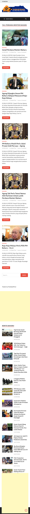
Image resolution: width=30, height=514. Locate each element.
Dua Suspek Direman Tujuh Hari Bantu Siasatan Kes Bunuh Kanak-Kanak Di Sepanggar (20, 414)
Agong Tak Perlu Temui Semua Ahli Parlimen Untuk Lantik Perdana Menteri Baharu (14, 195)
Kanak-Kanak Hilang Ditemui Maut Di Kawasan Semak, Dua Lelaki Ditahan (20, 426)
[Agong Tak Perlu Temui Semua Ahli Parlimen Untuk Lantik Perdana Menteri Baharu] (15, 181)
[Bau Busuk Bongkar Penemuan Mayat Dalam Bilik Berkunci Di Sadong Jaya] (7, 446)
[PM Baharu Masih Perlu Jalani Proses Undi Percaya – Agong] (15, 131)
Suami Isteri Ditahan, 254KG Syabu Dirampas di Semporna (21, 402)
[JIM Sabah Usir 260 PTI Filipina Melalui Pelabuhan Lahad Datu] (7, 436)
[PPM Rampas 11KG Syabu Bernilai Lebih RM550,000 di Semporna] (7, 389)
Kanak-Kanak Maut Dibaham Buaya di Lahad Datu (19, 471)
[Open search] (26, 19)
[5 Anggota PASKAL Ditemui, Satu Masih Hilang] (7, 379)
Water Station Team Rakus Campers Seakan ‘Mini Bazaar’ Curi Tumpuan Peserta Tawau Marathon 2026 (21, 368)
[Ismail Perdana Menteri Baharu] (15, 38)
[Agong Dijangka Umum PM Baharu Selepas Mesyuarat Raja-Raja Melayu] (15, 81)
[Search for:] (15, 275)
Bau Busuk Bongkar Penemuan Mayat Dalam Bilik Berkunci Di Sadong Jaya (21, 448)
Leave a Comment (22, 52)
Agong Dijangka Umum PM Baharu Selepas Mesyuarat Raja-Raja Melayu (14, 95)
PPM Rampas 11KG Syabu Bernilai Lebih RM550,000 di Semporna (20, 391)
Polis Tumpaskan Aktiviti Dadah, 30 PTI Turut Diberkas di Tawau (20, 460)
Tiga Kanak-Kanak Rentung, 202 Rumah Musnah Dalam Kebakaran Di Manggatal (20, 333)
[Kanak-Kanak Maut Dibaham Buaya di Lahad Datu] (7, 470)
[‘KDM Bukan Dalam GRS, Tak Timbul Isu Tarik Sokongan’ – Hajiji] (7, 343)
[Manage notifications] (26, 510)
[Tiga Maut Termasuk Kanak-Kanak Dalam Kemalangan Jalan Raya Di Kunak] (7, 353)
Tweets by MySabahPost (9, 287)
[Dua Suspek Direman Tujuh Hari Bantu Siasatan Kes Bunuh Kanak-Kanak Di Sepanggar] (7, 411)
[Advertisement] (15, 306)
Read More (5, 67)
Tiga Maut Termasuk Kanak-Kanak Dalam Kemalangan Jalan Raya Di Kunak (20, 356)
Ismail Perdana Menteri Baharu (14, 50)
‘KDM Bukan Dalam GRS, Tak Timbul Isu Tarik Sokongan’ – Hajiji (20, 345)
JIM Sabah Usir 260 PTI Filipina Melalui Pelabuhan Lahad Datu (20, 437)
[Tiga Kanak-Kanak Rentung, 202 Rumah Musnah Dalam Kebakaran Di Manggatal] (7, 330)
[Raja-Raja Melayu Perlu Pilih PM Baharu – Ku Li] (15, 233)
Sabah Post (13, 52)
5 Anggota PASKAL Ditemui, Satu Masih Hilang (20, 380)
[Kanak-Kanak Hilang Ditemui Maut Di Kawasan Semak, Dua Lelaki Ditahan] (7, 424)
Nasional (4, 47)
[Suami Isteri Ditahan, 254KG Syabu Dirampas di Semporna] (7, 401)
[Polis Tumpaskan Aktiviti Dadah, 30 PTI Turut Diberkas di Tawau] (7, 458)
